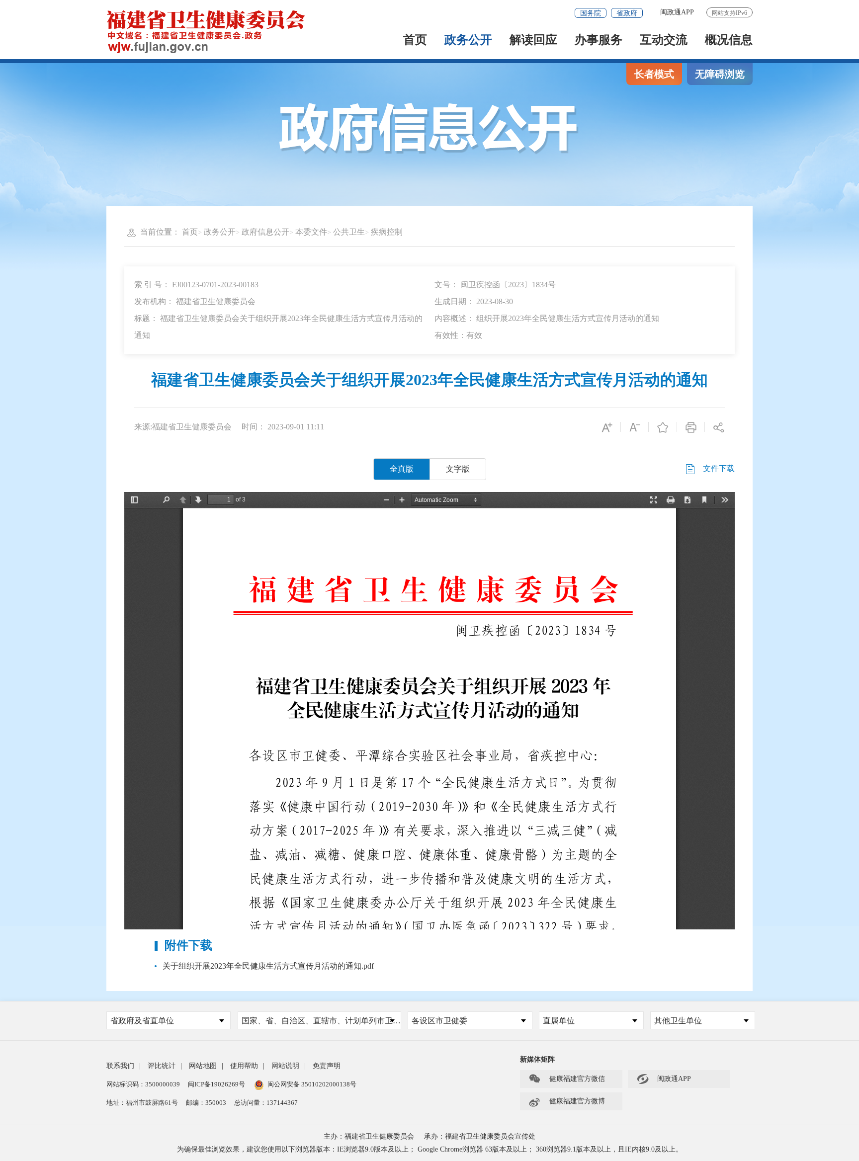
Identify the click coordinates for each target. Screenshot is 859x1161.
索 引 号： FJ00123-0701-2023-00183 (196, 284)
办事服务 (598, 40)
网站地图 (203, 1066)
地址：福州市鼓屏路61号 (142, 1102)
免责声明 (327, 1066)
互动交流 (663, 40)
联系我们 (120, 1066)
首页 (415, 40)
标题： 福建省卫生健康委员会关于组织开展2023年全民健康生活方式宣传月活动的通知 (278, 326)
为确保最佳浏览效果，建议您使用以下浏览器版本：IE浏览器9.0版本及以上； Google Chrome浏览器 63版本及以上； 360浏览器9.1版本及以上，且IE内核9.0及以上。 (430, 1149)
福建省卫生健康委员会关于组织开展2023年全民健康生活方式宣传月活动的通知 (429, 380)
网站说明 (285, 1066)
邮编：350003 (206, 1102)
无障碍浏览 (720, 74)
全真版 (402, 469)
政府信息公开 (265, 232)
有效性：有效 (458, 335)
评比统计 (161, 1066)
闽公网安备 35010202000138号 (311, 1084)
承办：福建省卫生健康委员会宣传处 (479, 1136)
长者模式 (654, 74)
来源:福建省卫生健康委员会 (183, 426)
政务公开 (468, 40)
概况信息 (729, 40)
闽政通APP (677, 12)
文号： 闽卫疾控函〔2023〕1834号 (495, 284)
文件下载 (718, 468)
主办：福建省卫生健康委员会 (369, 1136)
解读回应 (533, 40)
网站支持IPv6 (729, 12)
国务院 (590, 13)
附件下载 (188, 945)
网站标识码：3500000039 (143, 1084)
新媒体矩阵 (537, 1059)
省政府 (626, 13)
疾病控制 (387, 232)
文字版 (458, 469)
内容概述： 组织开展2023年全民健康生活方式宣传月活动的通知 (546, 318)
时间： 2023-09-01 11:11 (283, 426)
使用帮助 (244, 1066)
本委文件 (311, 232)
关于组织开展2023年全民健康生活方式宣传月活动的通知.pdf (268, 966)
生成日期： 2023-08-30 (473, 301)
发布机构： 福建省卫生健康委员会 (195, 301)
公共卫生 (349, 232)
